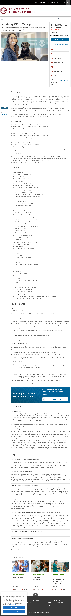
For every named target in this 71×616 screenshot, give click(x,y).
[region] (14, 603)
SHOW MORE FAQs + (16, 549)
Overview (3, 92)
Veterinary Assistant (19, 577)
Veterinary (16, 19)
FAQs (2, 104)
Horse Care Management (37, 578)
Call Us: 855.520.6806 (64, 19)
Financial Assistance (52, 603)
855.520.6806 (4, 114)
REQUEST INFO (64, 80)
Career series (57, 49)
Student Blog (60, 602)
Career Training (29, 602)
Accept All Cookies (14, 607)
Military (49, 602)
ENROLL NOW (60, 39)
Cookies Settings (14, 611)
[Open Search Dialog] (68, 2)
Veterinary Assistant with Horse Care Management (59, 581)
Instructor (3, 101)
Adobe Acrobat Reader (19, 333)
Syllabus (3, 95)
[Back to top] (35, 600)
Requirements (4, 98)
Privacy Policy (46, 612)
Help (49, 605)
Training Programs (8, 19)
